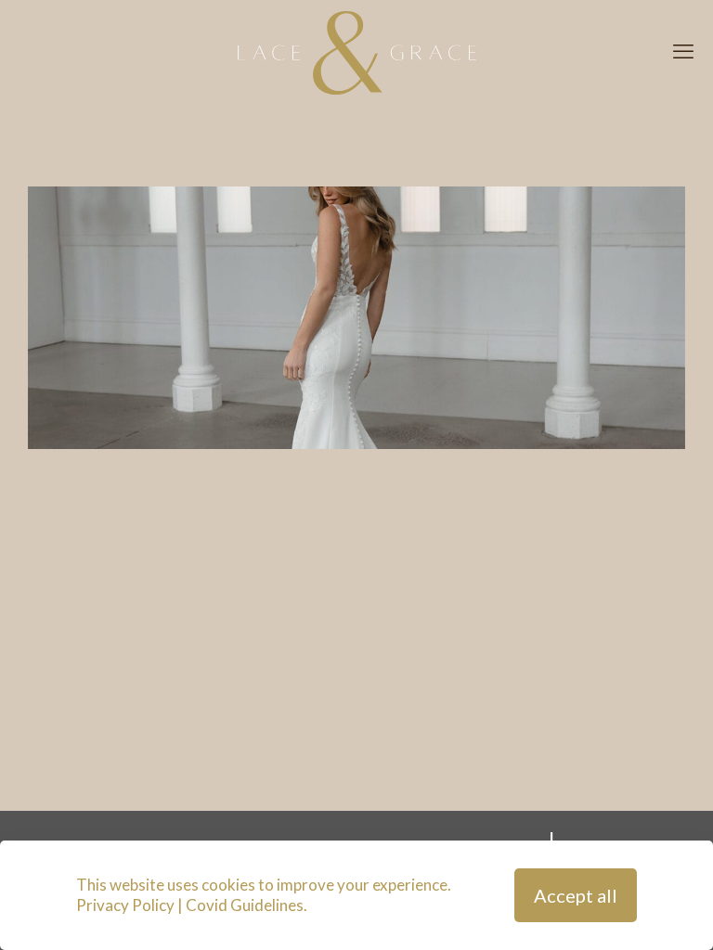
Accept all (575, 895)
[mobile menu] (683, 51)
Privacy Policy (125, 905)
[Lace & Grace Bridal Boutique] (356, 51)
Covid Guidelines (245, 905)
